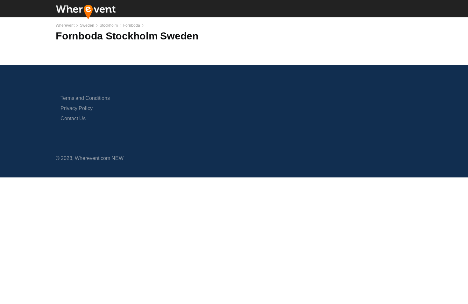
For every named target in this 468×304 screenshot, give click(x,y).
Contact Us (73, 118)
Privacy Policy (76, 108)
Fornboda (131, 25)
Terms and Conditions (85, 98)
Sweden (87, 25)
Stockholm (109, 25)
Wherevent (65, 25)
